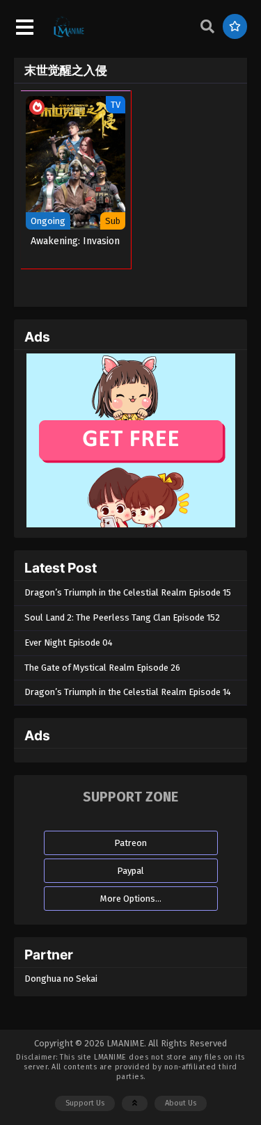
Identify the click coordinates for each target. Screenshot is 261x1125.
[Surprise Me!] (235, 26)
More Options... (130, 898)
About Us (180, 1103)
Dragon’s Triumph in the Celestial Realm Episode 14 (127, 692)
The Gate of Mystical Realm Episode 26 (102, 667)
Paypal (130, 870)
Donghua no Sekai (60, 978)
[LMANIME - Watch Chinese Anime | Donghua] (68, 35)
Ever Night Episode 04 (68, 642)
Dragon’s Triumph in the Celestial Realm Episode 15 (127, 592)
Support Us (84, 1103)
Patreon (130, 843)
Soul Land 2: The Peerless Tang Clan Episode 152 (122, 617)
